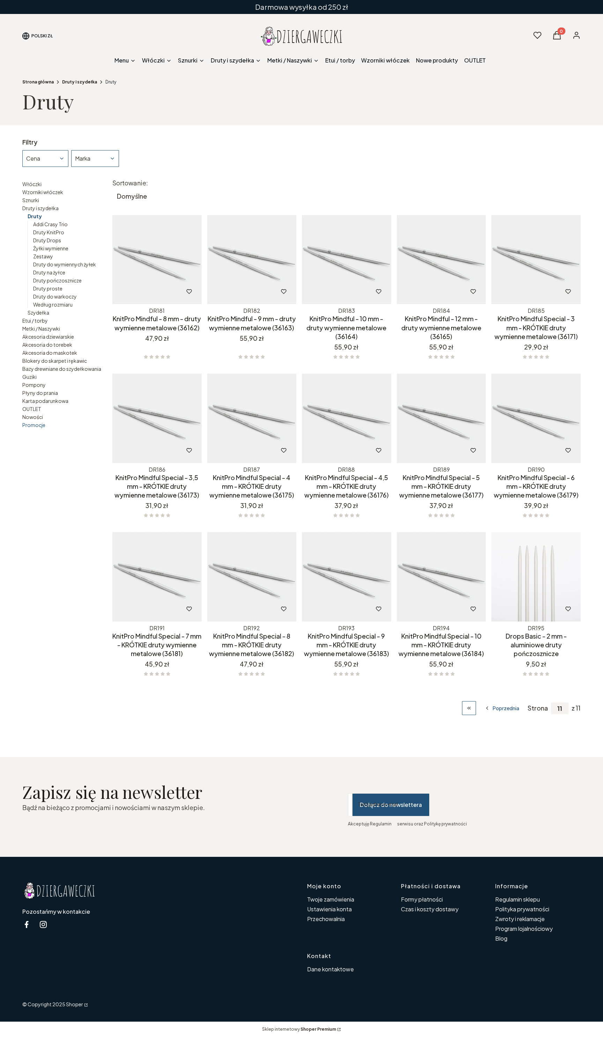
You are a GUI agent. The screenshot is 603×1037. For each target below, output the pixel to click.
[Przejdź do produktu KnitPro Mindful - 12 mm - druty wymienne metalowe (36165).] (441, 259)
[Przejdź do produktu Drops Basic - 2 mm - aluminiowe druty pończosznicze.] (536, 577)
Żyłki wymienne (50, 248)
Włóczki (32, 184)
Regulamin (381, 823)
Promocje (33, 425)
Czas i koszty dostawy (430, 909)
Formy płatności (422, 899)
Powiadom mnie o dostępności (337, 291)
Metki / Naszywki (41, 328)
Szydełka (38, 312)
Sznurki (30, 200)
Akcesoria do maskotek (49, 353)
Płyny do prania (40, 393)
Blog (501, 938)
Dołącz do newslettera (391, 804)
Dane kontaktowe (330, 969)
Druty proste (47, 288)
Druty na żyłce (49, 272)
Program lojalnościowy (524, 928)
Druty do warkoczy (55, 296)
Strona (538, 708)
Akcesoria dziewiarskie (48, 336)
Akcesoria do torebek (47, 344)
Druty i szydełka (79, 81)
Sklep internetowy (299, 1029)
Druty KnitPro (48, 232)
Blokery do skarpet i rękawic (54, 361)
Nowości (32, 417)
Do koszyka (142, 291)
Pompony (34, 385)
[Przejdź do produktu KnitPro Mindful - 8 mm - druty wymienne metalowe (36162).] (157, 259)
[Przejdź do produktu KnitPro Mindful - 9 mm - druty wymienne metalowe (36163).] (252, 259)
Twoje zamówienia (330, 899)
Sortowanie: (130, 182)
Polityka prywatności (522, 909)
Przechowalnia (326, 918)
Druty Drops (47, 240)
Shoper (74, 1004)
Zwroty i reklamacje (520, 918)
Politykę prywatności (445, 823)
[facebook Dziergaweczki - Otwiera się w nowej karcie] (26, 924)
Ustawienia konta (329, 909)
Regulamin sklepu (517, 899)
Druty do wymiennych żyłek (64, 264)
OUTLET (31, 409)
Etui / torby (35, 320)
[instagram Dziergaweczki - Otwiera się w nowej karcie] (43, 924)
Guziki (29, 377)
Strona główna (38, 81)
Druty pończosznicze (57, 280)
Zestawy (43, 256)
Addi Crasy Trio (50, 224)
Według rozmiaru (53, 304)
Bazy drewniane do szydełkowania (61, 369)
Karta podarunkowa (45, 401)
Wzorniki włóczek (42, 192)
